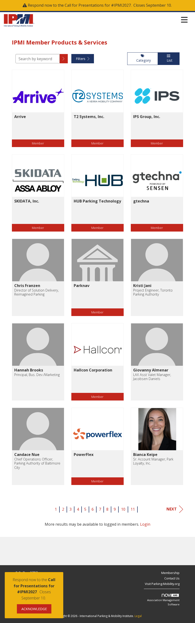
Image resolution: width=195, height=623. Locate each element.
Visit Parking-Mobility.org (162, 584)
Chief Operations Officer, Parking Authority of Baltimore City (37, 463)
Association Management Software (163, 602)
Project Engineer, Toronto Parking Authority (153, 292)
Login (145, 524)
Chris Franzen (27, 285)
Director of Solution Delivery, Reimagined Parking (36, 292)
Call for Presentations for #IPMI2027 (98, 5)
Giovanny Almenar (150, 370)
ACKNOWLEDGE (34, 609)
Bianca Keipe (145, 454)
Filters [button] (81, 58)
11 (133, 509)
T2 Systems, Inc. (89, 117)
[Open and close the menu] (112, 19)
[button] (64, 58)
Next (171, 509)
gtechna (141, 201)
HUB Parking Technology (97, 201)
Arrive (20, 117)
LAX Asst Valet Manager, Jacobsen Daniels (152, 377)
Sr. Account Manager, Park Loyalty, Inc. (153, 461)
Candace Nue (26, 454)
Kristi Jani (142, 285)
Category (142, 60)
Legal (138, 616)
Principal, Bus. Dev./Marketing (37, 375)
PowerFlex (83, 454)
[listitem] (38, 112)
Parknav (81, 285)
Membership (170, 573)
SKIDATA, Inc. (26, 201)
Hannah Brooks (28, 370)
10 (123, 509)
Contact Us (172, 578)
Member (38, 143)
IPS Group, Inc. (146, 117)
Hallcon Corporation (93, 370)
